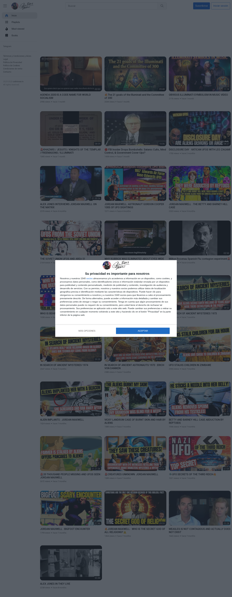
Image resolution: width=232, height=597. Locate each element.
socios (89, 278)
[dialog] (116, 298)
